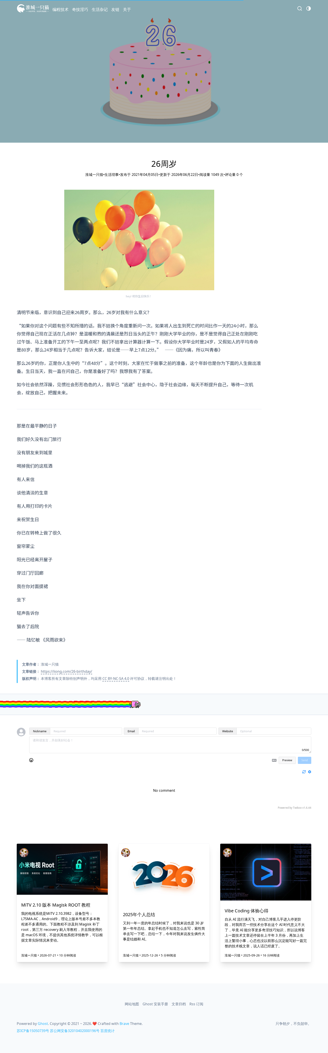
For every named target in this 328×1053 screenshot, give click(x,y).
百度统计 (107, 1030)
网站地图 (132, 1004)
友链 (115, 9)
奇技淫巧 (80, 9)
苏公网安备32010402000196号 (75, 1030)
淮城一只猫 (29, 955)
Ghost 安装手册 (155, 1004)
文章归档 (179, 1004)
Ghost (43, 1023)
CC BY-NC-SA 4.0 (115, 678)
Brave (124, 1023)
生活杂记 (100, 9)
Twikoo (297, 808)
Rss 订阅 (196, 1004)
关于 (127, 9)
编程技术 (60, 9)
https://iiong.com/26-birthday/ (66, 671)
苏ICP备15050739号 (33, 1030)
